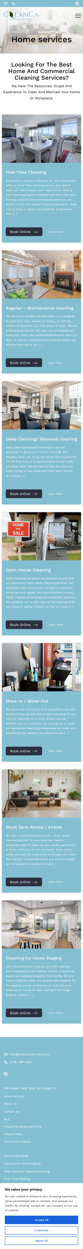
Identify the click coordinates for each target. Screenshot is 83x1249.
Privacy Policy (13, 1134)
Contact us (11, 1111)
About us (10, 1103)
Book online (20, 363)
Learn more (55, 231)
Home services (14, 1096)
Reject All (41, 1240)
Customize (41, 1230)
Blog (7, 1119)
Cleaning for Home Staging (22, 1163)
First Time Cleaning (17, 1178)
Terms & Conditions (17, 1141)
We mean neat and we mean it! (30, 1088)
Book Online (20, 232)
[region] (41, 1216)
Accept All (41, 1219)
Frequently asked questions (23, 1126)
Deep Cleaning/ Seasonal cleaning (26, 1171)
